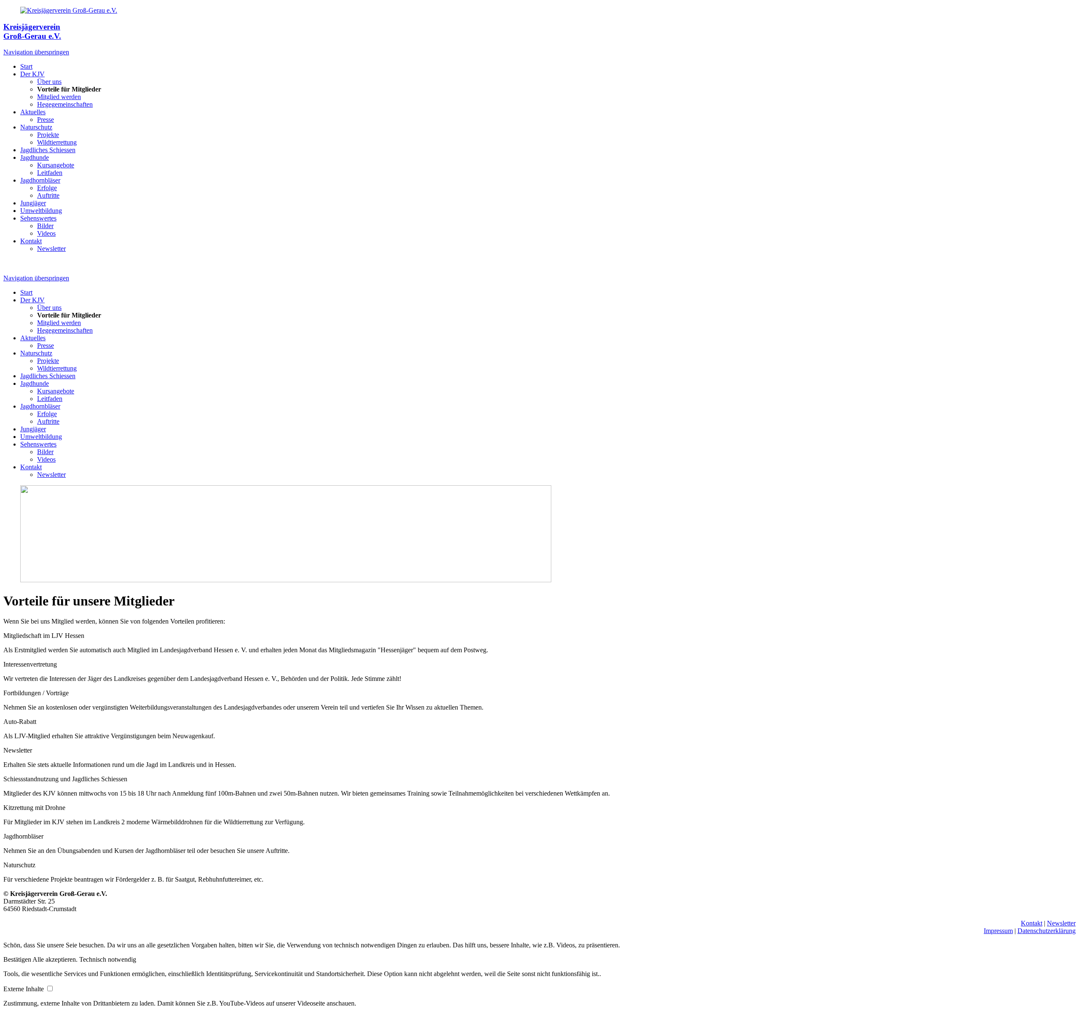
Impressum (998, 930)
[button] (17, 959)
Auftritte (48, 195)
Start (26, 66)
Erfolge (47, 187)
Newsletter (51, 248)
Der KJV (32, 74)
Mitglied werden (59, 96)
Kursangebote (55, 165)
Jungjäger (33, 203)
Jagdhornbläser (40, 180)
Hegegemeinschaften (65, 104)
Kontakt (31, 241)
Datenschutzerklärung (1046, 930)
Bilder (45, 225)
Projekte (48, 134)
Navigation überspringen (36, 52)
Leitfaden (49, 172)
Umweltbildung (41, 210)
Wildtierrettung (57, 142)
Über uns (49, 81)
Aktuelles (33, 112)
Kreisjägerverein (31, 26)
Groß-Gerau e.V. (32, 36)
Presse (45, 119)
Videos (46, 233)
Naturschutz (36, 127)
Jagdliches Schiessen (47, 149)
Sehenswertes (38, 218)
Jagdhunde (34, 157)
